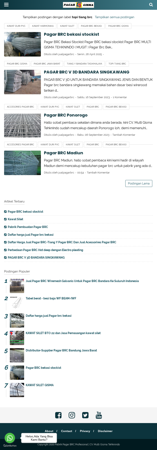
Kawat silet (67, 26)
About (49, 431)
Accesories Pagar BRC (20, 107)
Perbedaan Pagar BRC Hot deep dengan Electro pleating (45, 250)
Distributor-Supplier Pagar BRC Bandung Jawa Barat (61, 350)
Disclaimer (105, 431)
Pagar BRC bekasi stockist (71, 34)
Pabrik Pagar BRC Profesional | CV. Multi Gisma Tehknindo (87, 444)
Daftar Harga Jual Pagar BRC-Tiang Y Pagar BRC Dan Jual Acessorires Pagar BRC (62, 242)
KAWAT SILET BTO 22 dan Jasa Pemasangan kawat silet (63, 333)
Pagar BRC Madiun (63, 153)
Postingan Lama (139, 183)
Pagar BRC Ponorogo (65, 115)
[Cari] (151, 4)
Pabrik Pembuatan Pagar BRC (28, 227)
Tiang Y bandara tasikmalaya (84, 63)
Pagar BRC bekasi (91, 26)
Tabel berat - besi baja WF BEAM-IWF (51, 298)
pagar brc (93, 107)
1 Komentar (120, 97)
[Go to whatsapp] (10, 438)
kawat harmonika (43, 26)
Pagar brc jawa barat (47, 63)
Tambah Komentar (123, 134)
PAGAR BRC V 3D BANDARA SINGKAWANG (86, 72)
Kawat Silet (15, 219)
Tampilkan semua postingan (114, 17)
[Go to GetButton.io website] (9, 445)
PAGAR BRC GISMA (118, 26)
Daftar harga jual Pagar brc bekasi (31, 234)
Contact (66, 431)
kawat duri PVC (16, 26)
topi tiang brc (117, 63)
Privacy (85, 431)
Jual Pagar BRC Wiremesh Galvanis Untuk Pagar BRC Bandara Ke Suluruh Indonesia (82, 281)
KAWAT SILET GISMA (40, 385)
